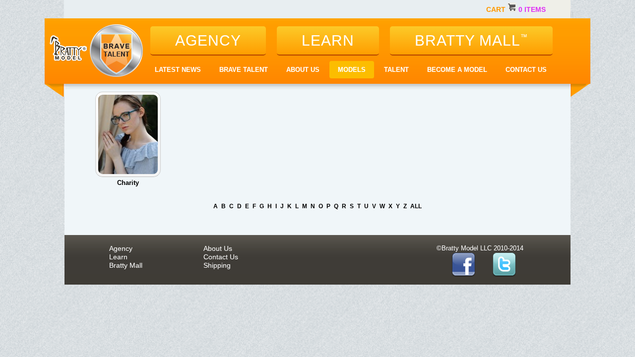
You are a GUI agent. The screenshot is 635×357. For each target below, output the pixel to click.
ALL (416, 206)
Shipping (217, 265)
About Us (302, 69)
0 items (532, 9)
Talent (396, 69)
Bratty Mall (125, 265)
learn (328, 40)
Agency (120, 248)
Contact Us (526, 69)
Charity (128, 182)
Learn (118, 257)
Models (352, 69)
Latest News (178, 69)
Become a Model (457, 69)
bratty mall (471, 40)
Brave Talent (243, 69)
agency (208, 40)
